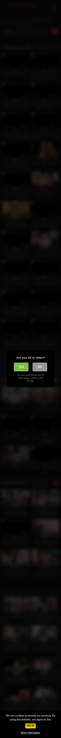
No (40, 367)
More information (30, 732)
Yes (21, 367)
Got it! (30, 725)
